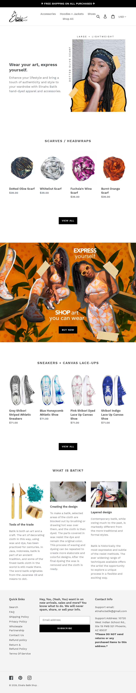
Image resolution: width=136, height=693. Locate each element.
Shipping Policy (19, 616)
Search (13, 607)
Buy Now (68, 329)
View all (68, 220)
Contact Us (16, 635)
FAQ (11, 611)
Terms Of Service (20, 653)
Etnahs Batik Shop (27, 685)
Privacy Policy (18, 621)
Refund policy (18, 640)
